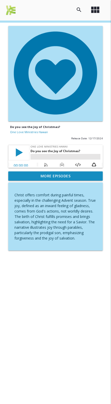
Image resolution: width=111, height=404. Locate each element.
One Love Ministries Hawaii (29, 132)
